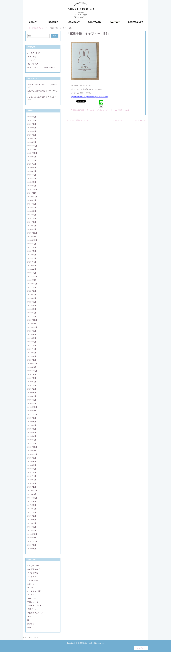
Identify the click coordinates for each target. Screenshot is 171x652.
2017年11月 (32, 494)
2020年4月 (31, 393)
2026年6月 (31, 124)
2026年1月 (31, 142)
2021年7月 (31, 338)
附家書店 (30, 624)
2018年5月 (31, 472)
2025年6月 (31, 168)
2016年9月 (31, 545)
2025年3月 (31, 178)
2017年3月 (31, 523)
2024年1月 (31, 229)
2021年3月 (31, 353)
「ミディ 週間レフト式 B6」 (78, 120)
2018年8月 (31, 462)
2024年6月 (31, 211)
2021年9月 (31, 331)
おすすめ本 (31, 577)
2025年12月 (32, 146)
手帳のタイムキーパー (105, 110)
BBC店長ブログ (33, 566)
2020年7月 (31, 382)
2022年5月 (31, 302)
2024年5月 (31, 215)
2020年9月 (31, 374)
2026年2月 (31, 139)
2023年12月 (32, 233)
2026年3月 (31, 135)
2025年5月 (31, 171)
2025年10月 (32, 153)
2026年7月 (31, 120)
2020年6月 (31, 385)
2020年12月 (32, 364)
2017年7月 (31, 509)
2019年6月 (31, 429)
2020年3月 (31, 396)
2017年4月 (31, 520)
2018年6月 (31, 469)
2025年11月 (32, 149)
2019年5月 (31, 432)
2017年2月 (31, 527)
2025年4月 (31, 175)
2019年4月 (31, 436)
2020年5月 (31, 389)
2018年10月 (32, 454)
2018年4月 (31, 476)
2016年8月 (31, 549)
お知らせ (30, 584)
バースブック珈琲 (34, 591)
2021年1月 (31, 360)
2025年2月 (31, 182)
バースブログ (32, 60)
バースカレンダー (34, 53)
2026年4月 (31, 131)
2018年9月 (31, 458)
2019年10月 (32, 414)
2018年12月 (32, 447)
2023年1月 (31, 273)
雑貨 (29, 627)
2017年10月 (32, 498)
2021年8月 (31, 335)
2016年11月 (32, 538)
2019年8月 (31, 422)
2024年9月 (31, 200)
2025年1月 (31, 186)
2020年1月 (31, 403)
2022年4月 (31, 305)
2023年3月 (31, 266)
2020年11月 (32, 367)
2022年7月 (31, 295)
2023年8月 (31, 247)
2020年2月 (31, 400)
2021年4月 (31, 349)
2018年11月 (32, 451)
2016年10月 (32, 541)
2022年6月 (31, 298)
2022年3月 (31, 309)
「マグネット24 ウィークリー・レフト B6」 (129, 120)
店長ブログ (31, 609)
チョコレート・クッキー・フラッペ (41, 67)
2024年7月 (31, 207)
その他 (30, 587)
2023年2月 (31, 269)
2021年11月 (32, 324)
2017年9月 (31, 501)
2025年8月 (31, 160)
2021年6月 (31, 342)
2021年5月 (31, 345)
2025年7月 (31, 164)
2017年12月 (32, 491)
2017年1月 (31, 530)
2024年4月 (31, 218)
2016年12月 (32, 534)
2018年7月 (31, 465)
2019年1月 (31, 443)
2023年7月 (31, 251)
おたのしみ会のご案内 (36, 84)
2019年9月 (31, 418)
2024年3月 (31, 222)
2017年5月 (31, 516)
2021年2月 (31, 356)
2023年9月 (31, 244)
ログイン (141, 648)
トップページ (27, 637)
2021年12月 (32, 320)
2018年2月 (31, 483)
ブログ (36, 637)
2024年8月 (31, 204)
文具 (29, 616)
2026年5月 (31, 128)
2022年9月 (31, 287)
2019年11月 (32, 411)
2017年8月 (31, 505)
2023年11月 (32, 237)
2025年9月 (31, 157)
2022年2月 (31, 313)
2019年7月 (31, 425)
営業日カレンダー (34, 606)
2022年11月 (32, 280)
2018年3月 (31, 480)
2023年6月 (31, 255)
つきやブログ (32, 64)
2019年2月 (31, 440)
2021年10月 (32, 327)
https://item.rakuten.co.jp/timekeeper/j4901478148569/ (89, 97)
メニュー (30, 595)
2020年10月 (32, 371)
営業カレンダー (33, 602)
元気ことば (31, 57)
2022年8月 (31, 291)
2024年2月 (31, 226)
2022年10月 (32, 284)
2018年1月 (31, 487)
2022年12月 (32, 276)
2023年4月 (31, 262)
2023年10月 (32, 240)
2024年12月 (32, 189)
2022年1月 (31, 316)
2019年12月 (32, 407)
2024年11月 (32, 193)
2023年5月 (31, 258)
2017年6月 (31, 512)
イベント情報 (32, 573)
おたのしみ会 (32, 580)
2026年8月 (31, 117)
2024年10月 (32, 197)
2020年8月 (31, 378)
